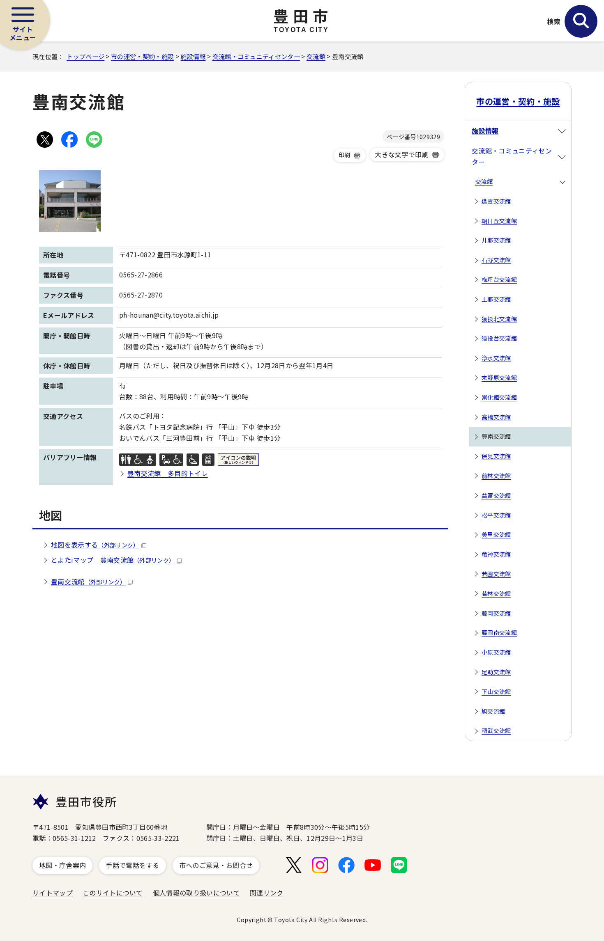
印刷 (344, 155)
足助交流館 (496, 672)
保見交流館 (496, 456)
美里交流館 (496, 534)
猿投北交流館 (499, 319)
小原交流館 (496, 652)
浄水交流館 (496, 358)
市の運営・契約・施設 (142, 56)
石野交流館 (496, 260)
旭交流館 (493, 711)
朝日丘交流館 (499, 221)
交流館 (316, 56)
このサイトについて (113, 892)
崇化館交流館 (499, 397)
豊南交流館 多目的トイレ (167, 473)
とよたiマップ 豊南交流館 (113, 560)
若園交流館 (496, 574)
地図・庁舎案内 (62, 865)
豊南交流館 (88, 581)
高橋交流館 (496, 417)
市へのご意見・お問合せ (216, 865)
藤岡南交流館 (499, 632)
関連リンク (267, 892)
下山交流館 (496, 691)
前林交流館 (496, 476)
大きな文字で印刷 (402, 154)
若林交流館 (496, 593)
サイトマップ (52, 892)
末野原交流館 (499, 377)
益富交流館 (496, 495)
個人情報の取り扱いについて (196, 892)
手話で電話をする (132, 865)
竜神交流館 (496, 554)
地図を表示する (95, 544)
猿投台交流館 (499, 338)
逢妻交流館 (496, 201)
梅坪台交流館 (499, 279)
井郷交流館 (496, 240)
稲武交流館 (496, 730)
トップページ (85, 56)
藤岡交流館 (496, 613)
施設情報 (192, 56)
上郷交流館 (496, 299)
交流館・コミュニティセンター (256, 56)
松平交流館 (496, 515)
